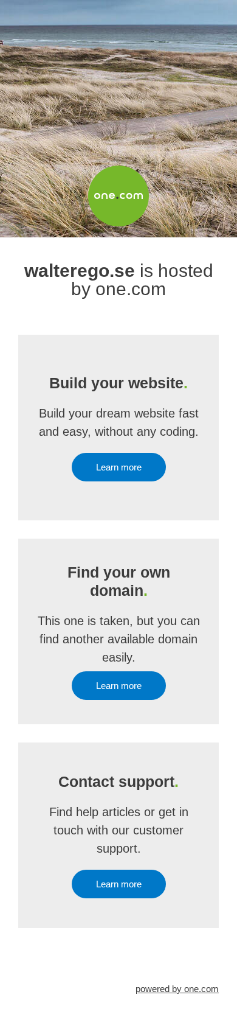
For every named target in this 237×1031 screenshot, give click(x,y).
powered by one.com (177, 989)
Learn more (119, 467)
